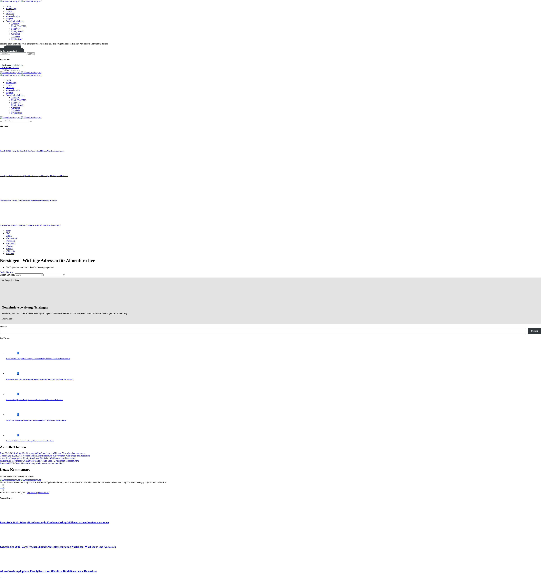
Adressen (10, 13)
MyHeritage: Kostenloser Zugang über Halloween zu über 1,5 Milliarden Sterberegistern (30, 225)
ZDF (8, 233)
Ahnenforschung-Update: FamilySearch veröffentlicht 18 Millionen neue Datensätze (28, 200)
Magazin (9, 18)
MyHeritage (16, 39)
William (9, 248)
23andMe (15, 36)
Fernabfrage (11, 8)
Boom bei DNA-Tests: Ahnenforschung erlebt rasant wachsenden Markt (30, 441)
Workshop (10, 241)
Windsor (9, 246)
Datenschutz (43, 492)
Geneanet (15, 34)
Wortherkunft (11, 238)
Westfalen (10, 253)
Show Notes (7, 319)
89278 (115, 313)
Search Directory (7, 275)
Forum (9, 11)
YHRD (9, 236)
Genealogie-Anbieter (15, 21)
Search (31, 54)
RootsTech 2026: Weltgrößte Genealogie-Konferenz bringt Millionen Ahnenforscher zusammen (32, 151)
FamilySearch (17, 31)
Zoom (8, 231)
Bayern (99, 313)
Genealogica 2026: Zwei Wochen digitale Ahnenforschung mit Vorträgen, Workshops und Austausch (34, 176)
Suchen (3, 326)
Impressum (32, 492)
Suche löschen (6, 272)
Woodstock (11, 243)
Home (8, 6)
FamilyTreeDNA (18, 26)
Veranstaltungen (13, 16)
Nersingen (107, 313)
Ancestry (15, 24)
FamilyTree (16, 29)
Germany (123, 313)
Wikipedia (10, 251)
